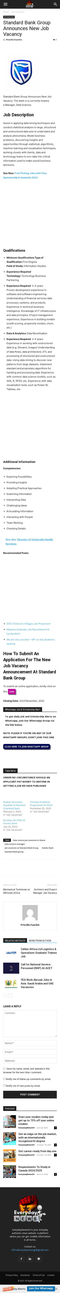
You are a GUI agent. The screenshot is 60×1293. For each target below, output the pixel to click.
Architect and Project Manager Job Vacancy (45, 891)
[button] (30, 1289)
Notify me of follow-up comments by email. (28, 1079)
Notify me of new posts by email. (23, 1085)
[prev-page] (5, 995)
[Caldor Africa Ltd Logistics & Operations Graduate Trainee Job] (11, 952)
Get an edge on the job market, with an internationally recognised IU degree (37, 1137)
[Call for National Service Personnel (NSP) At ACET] (11, 968)
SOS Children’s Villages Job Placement (29, 623)
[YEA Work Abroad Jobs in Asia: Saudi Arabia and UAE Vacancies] (11, 983)
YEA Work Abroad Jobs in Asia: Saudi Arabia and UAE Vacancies (37, 983)
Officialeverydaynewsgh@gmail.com (30, 1249)
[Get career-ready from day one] (9, 1155)
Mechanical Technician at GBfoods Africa (16, 891)
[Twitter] (14, 47)
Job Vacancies (18, 12)
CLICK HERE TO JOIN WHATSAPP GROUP (27, 746)
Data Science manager (15, 844)
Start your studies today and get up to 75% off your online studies (36, 1120)
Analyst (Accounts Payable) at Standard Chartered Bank (14, 805)
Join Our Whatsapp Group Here (41, 1288)
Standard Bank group (14, 851)
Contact (50, 1275)
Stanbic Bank (47, 848)
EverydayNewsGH (26, 1127)
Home (6, 12)
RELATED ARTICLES (15, 940)
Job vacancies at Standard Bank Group (21, 848)
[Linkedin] (28, 47)
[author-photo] (30, 920)
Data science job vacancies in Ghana (29, 840)
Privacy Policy (12, 1275)
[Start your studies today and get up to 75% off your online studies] (9, 1121)
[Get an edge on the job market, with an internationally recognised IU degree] (9, 1138)
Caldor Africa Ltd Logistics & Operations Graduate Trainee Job (39, 952)
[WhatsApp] (21, 47)
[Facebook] (6, 47)
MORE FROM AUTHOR (40, 940)
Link (11, 691)
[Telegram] (36, 47)
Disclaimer (25, 1275)
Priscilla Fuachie (14, 39)
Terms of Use (39, 1275)
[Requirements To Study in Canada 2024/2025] (9, 1171)
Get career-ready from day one (37, 1151)
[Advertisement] (30, 214)
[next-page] (10, 995)
